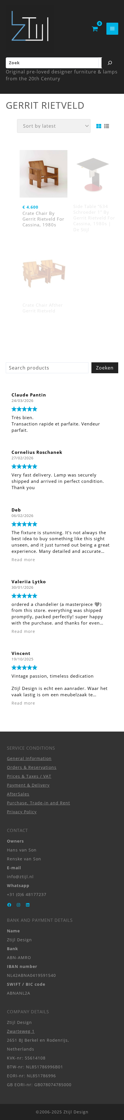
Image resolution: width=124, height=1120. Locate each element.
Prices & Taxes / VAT (29, 776)
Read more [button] (23, 559)
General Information (29, 758)
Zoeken (105, 368)
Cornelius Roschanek (37, 452)
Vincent (21, 653)
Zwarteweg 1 (21, 1031)
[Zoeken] (110, 62)
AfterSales (18, 794)
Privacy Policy (22, 811)
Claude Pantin (29, 395)
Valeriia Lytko (29, 581)
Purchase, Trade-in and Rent (38, 803)
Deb (16, 510)
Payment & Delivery (28, 785)
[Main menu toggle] (112, 28)
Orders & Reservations (32, 767)
